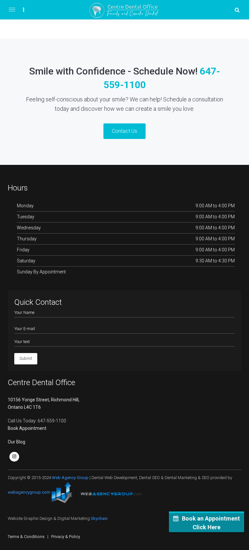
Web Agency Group (70, 477)
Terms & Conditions (26, 536)
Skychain (99, 518)
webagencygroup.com (29, 492)
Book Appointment (27, 428)
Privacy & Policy (65, 536)
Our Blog (16, 441)
